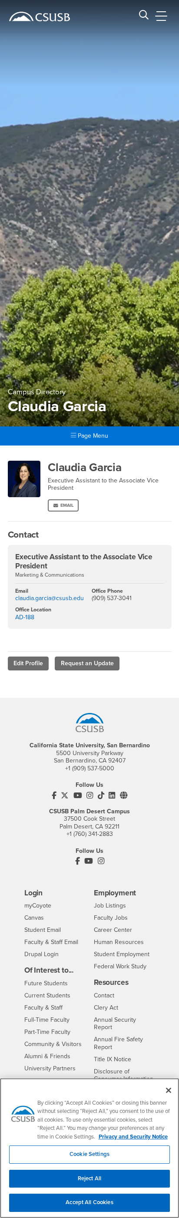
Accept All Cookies (89, 1202)
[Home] (39, 16)
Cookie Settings (89, 1154)
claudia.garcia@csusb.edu (49, 598)
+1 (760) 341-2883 (89, 834)
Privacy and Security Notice (133, 1136)
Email (66, 505)
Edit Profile (28, 663)
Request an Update (87, 663)
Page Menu (92, 435)
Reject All (89, 1178)
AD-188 (24, 617)
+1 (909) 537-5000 (89, 768)
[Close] (168, 1090)
